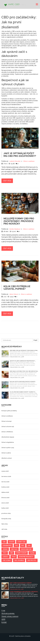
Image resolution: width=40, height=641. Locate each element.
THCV (5, 553)
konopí (11, 542)
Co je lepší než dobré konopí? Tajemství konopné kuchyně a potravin (22, 392)
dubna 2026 (5, 492)
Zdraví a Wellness (7, 431)
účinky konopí (21, 553)
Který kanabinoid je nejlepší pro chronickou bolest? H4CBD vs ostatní (24, 591)
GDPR (3, 619)
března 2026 (5, 497)
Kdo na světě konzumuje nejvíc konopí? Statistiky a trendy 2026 (22, 381)
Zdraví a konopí (6, 421)
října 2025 (4, 524)
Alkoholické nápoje (7, 437)
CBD (4, 542)
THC (16, 545)
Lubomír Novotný (14, 161)
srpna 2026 (5, 471)
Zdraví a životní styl (7, 426)
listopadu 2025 (6, 518)
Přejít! (35, 340)
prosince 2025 (6, 513)
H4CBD (32, 553)
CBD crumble (19, 560)
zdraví (5, 549)
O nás (3, 610)
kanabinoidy (7, 545)
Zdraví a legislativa (7, 442)
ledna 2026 (5, 508)
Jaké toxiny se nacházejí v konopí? (21, 582)
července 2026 (6, 476)
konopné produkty (26, 556)
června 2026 (5, 481)
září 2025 (4, 529)
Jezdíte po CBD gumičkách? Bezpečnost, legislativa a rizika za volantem (22, 360)
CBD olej (14, 549)
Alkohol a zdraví (6, 458)
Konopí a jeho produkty (9, 410)
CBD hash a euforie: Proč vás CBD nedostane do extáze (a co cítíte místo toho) (24, 371)
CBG (29, 545)
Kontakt (4, 622)
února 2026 (5, 503)
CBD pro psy (31, 560)
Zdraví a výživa (6, 453)
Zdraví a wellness (28, 161)
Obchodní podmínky (8, 613)
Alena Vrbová (13, 294)
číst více (7, 181)
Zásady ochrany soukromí (9, 616)
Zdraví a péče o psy (7, 447)
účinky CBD (21, 542)
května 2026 (5, 487)
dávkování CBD (26, 549)
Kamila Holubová (14, 229)
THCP (14, 556)
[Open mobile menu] (37, 4)
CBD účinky (7, 560)
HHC (22, 545)
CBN (11, 553)
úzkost (5, 556)
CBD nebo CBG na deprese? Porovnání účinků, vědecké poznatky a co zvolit (24, 350)
